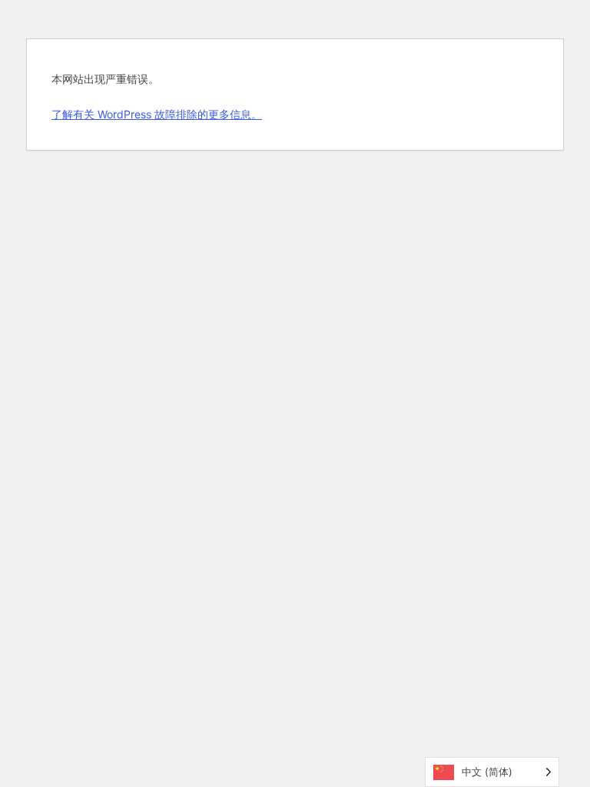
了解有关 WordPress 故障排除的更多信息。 (156, 114)
